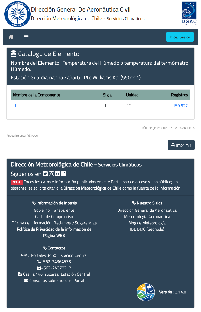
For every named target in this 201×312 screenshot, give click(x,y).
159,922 (180, 105)
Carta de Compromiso (54, 216)
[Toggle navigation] (26, 37)
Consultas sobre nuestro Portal (56, 280)
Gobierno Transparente (54, 210)
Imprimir (183, 145)
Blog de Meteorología (147, 223)
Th (15, 105)
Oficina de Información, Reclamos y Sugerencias (54, 223)
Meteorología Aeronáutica (147, 216)
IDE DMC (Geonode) (147, 229)
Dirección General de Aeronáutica (147, 210)
